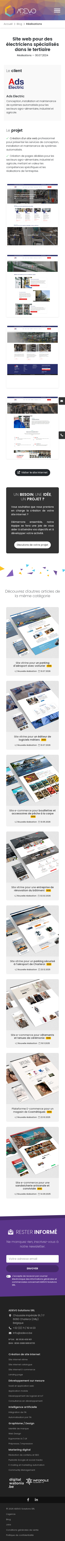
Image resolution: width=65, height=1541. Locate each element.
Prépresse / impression (21, 1443)
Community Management (22, 1470)
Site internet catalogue (20, 1364)
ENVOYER (32, 1268)
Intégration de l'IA (17, 1412)
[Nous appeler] (62, 435)
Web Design (15, 1433)
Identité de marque (19, 1428)
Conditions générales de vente (22, 1530)
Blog (8, 1519)
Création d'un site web (23, 138)
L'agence (10, 1514)
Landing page (16, 1374)
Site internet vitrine (18, 1359)
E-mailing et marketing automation (26, 1465)
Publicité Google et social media (25, 1460)
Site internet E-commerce (22, 1369)
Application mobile (18, 1391)
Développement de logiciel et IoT (26, 1396)
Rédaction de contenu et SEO (24, 1455)
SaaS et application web (21, 1386)
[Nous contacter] (62, 401)
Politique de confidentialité (20, 1535)
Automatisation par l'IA (20, 1417)
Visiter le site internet (34, 472)
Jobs (8, 1524)
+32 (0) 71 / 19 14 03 (24, 1328)
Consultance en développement (25, 1401)
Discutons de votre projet (32, 545)
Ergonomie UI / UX (18, 1438)
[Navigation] (57, 11)
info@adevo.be (22, 1333)
